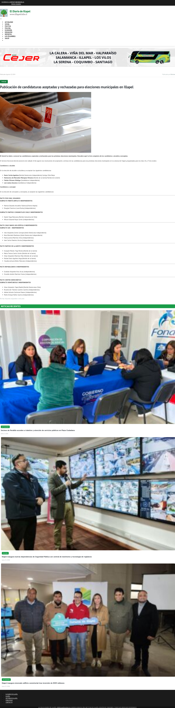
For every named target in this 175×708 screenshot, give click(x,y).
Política (8, 26)
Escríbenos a (13, 2)
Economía (8, 30)
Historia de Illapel (12, 698)
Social (7, 24)
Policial (8, 28)
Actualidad (9, 22)
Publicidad (9, 700)
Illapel (8, 696)
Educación (8, 32)
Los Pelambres (10, 36)
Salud (7, 38)
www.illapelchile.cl (63, 707)
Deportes (8, 34)
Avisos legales (16, 4)
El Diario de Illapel (12, 694)
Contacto (9, 702)
